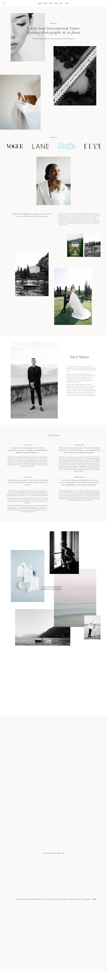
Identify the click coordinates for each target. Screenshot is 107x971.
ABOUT (50, 3)
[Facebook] (95, 899)
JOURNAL (56, 3)
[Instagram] (93, 899)
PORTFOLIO (45, 3)
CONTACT (67, 3)
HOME (39, 3)
